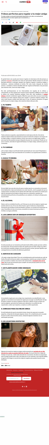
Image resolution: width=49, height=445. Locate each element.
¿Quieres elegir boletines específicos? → (17, 381)
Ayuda (6, 363)
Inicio (2, 11)
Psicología (8, 11)
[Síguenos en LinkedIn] (26, 386)
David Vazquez (5, 19)
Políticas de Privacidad (38, 370)
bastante (9, 80)
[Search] (6, 1)
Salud (5, 11)
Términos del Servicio (28, 370)
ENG (46, 3)
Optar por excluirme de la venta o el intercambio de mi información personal (24, 390)
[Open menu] (2, 1)
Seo (8, 363)
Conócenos (15, 370)
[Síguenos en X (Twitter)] (24, 386)
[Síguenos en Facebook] (22, 386)
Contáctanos (21, 370)
